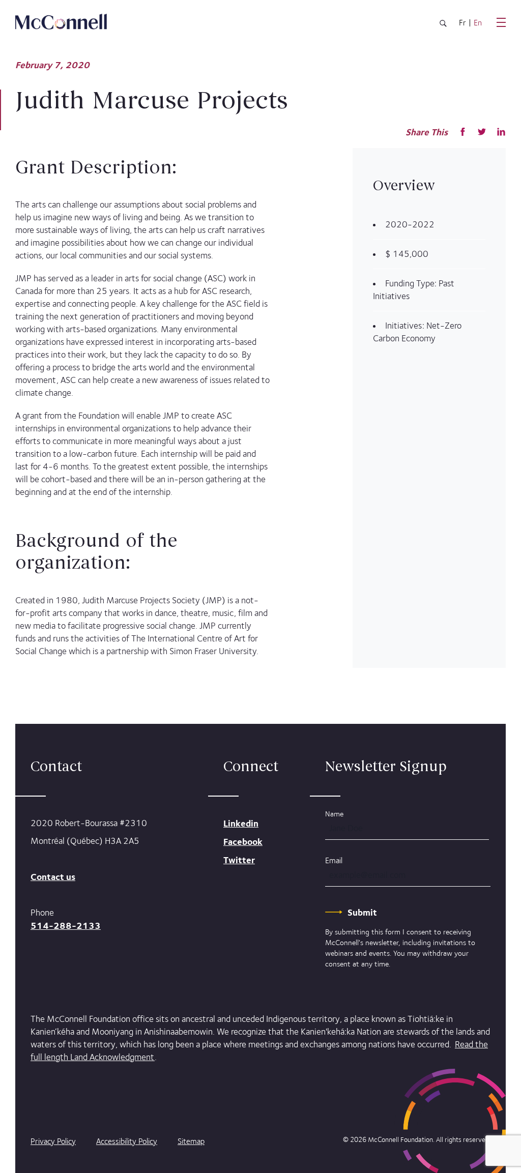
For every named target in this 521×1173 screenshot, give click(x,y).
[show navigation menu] (501, 22)
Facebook (243, 841)
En (478, 22)
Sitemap (191, 1141)
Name (334, 813)
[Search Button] (443, 25)
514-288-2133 (66, 925)
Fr (462, 22)
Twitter (239, 860)
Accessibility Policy (126, 1141)
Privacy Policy (53, 1141)
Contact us (53, 876)
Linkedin (240, 823)
